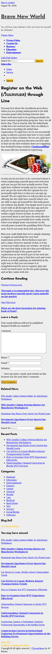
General (10, 491)
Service (9, 80)
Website (5, 368)
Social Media (12, 512)
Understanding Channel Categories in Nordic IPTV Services (25, 464)
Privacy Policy (13, 40)
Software (11, 514)
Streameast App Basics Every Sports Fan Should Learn (25, 413)
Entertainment (13, 52)
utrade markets (10, 526)
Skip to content (8, 2)
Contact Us (12, 43)
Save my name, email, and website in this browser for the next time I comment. (23, 375)
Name (5, 357)
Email (5, 362)
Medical (10, 500)
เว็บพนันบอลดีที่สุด (40, 146)
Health (9, 494)
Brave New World (23, 16)
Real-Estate (12, 503)
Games (9, 488)
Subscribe (6, 64)
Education (11, 49)
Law (8, 497)
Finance (10, 485)
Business (10, 46)
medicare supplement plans (15, 645)
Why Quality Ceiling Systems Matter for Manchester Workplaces (23, 406)
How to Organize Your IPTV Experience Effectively (24, 589)
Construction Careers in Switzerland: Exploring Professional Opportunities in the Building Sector (23, 623)
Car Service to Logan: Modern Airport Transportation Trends (25, 453)
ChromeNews (38, 648)
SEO (8, 506)
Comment (6, 330)
